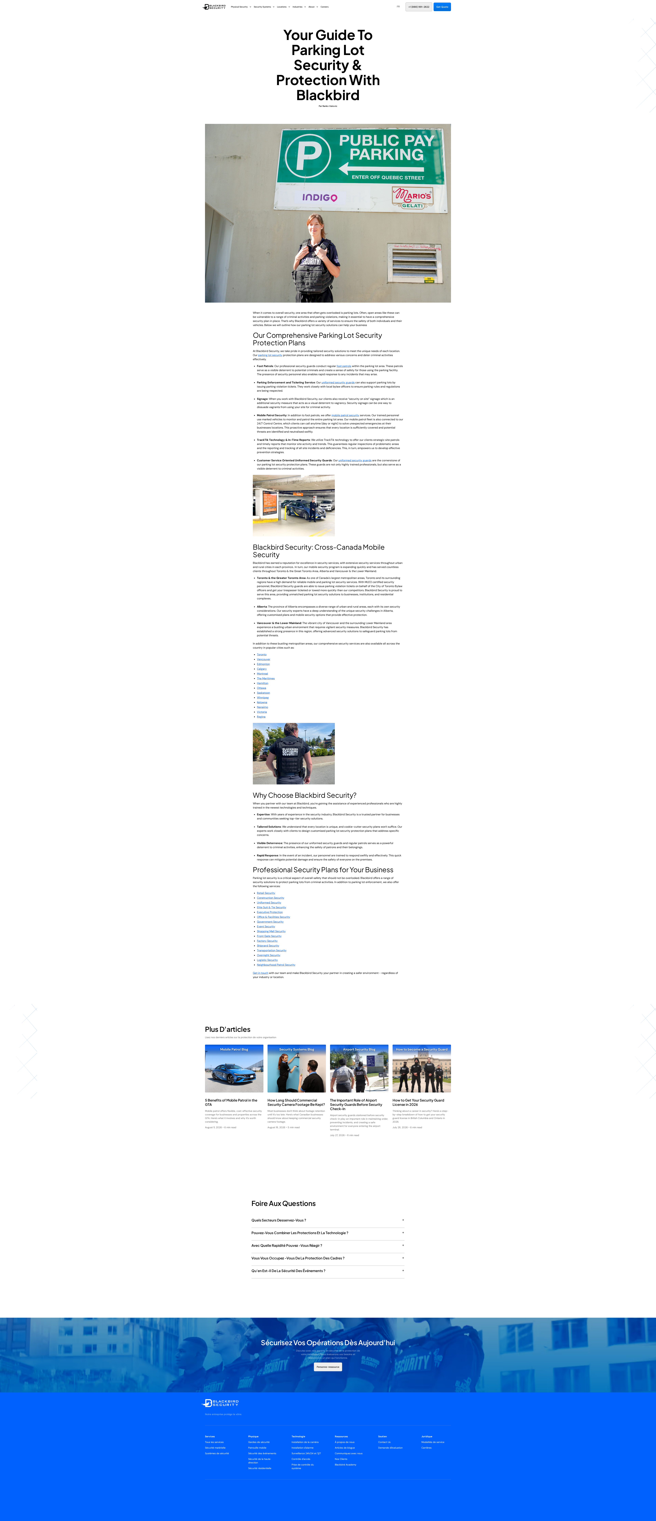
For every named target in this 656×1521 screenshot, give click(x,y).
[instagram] (445, 1490)
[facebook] (449, 1490)
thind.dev (255, 1490)
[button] (398, 6)
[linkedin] (441, 1490)
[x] (437, 1490)
